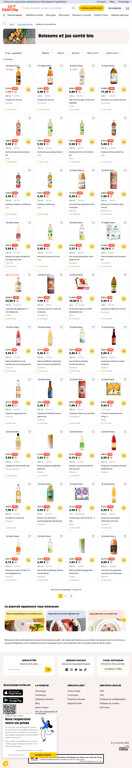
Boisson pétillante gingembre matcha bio (81, 571)
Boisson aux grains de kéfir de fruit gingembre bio (17, 571)
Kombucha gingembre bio (15, 413)
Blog (112, 2)
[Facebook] (66, 669)
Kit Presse (104, 708)
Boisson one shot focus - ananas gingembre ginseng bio (49, 519)
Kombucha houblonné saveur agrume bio (49, 415)
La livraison (73, 695)
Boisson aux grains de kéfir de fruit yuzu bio (81, 467)
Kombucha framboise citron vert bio (112, 206)
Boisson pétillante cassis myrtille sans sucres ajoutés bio (18, 362)
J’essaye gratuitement (91, 8)
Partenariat (40, 695)
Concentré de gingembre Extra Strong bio (81, 206)
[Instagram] (71, 669)
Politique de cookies (109, 703)
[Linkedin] (80, 669)
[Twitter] (76, 669)
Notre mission (42, 708)
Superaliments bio (25, 24)
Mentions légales (110, 685)
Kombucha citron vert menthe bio (81, 153)
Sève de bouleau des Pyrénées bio (113, 258)
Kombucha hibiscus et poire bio (81, 413)
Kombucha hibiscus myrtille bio (18, 204)
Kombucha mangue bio (14, 518)
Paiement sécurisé (76, 699)
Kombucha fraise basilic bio (112, 152)
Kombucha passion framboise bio (17, 153)
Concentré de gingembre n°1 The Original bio (17, 310)
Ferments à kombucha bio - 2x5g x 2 (112, 415)
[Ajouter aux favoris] (29, 65)
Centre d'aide (74, 691)
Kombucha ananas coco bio (48, 257)
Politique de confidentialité (112, 699)
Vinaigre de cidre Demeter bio (17, 466)
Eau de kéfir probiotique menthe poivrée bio (78, 362)
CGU (102, 695)
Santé (11, 24)
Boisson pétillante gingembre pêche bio (49, 467)
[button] (124, 620)
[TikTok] (85, 669)
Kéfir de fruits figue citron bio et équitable (82, 101)
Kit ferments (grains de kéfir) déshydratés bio (80, 310)
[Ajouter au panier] (28, 89)
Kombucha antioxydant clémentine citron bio (110, 519)
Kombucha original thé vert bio (113, 309)
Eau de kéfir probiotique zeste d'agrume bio (81, 258)
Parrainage (123, 2)
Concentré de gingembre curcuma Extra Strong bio (111, 571)
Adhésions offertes (44, 699)
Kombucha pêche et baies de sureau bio (49, 310)
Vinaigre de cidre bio (13, 100)
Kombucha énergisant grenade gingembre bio (113, 467)
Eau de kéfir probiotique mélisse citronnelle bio (50, 571)
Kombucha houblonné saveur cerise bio (113, 362)
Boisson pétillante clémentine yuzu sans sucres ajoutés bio (49, 362)
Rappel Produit (75, 703)
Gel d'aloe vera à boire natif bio (113, 100)
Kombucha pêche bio (46, 204)
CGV (102, 691)
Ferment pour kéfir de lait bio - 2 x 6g (82, 519)
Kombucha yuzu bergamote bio (50, 152)
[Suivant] (71, 596)
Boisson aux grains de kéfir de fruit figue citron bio (17, 258)
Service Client (76, 685)
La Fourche (42, 685)
